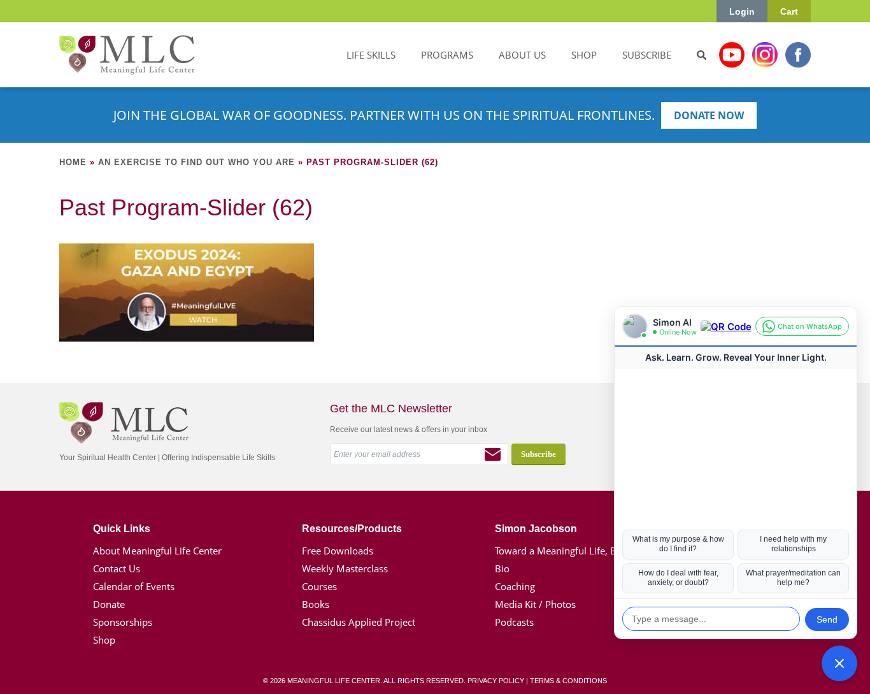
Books (315, 604)
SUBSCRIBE (646, 54)
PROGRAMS (447, 54)
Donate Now (709, 115)
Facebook (798, 55)
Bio (502, 568)
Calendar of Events (134, 586)
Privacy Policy (495, 680)
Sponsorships (122, 622)
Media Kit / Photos (535, 604)
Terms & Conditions (568, 680)
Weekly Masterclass (345, 568)
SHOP (584, 54)
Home (73, 162)
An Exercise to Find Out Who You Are (196, 162)
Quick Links (121, 528)
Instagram (765, 55)
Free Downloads (337, 550)
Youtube (732, 55)
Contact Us (116, 568)
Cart (789, 11)
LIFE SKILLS (371, 54)
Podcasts (514, 622)
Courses (319, 586)
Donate (109, 604)
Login (742, 11)
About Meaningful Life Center (157, 550)
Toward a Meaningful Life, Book (564, 550)
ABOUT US (522, 54)
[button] (839, 663)
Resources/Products (352, 528)
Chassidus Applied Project (358, 622)
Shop (104, 639)
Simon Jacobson (536, 528)
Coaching (515, 586)
